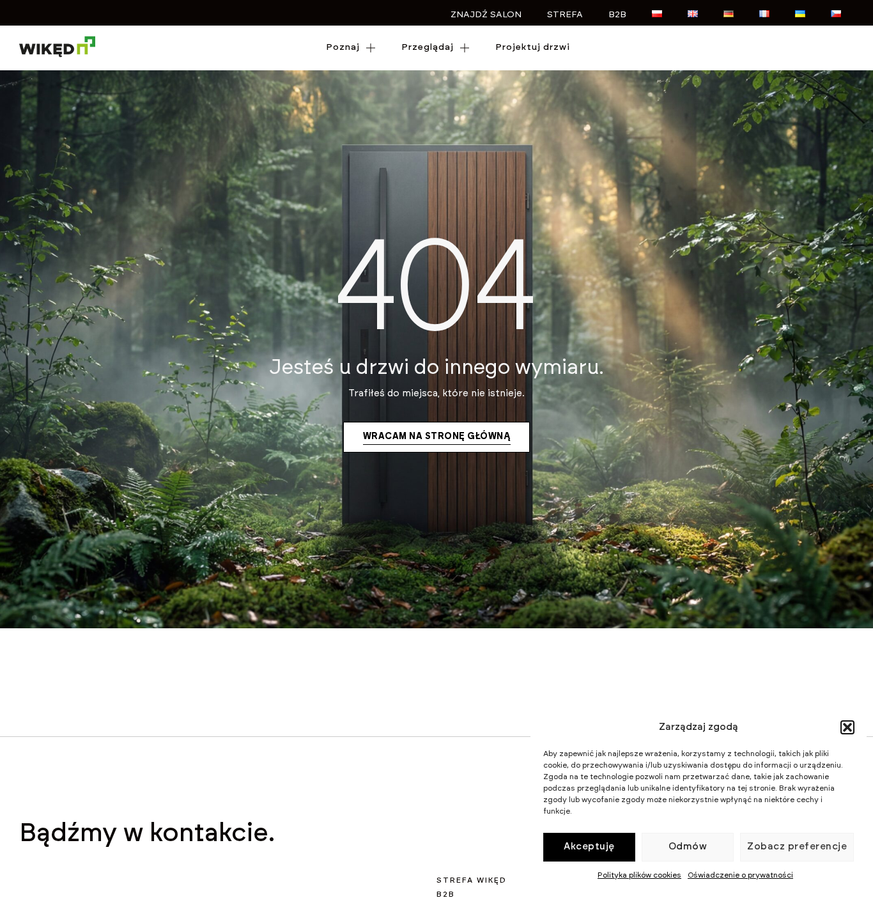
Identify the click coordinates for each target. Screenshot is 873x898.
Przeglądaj (427, 47)
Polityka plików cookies (639, 875)
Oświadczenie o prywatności (740, 875)
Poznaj (343, 47)
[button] (847, 727)
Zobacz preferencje (797, 846)
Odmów (687, 846)
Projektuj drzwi (532, 47)
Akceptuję (589, 846)
